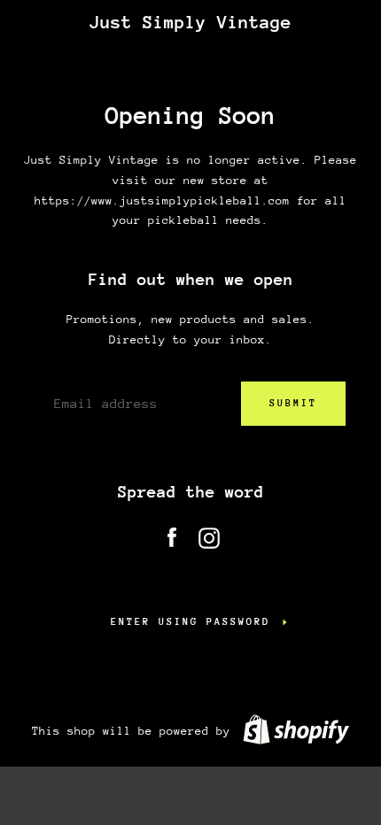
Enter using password (190, 622)
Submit (293, 403)
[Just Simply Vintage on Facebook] (172, 534)
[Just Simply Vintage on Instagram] (209, 534)
